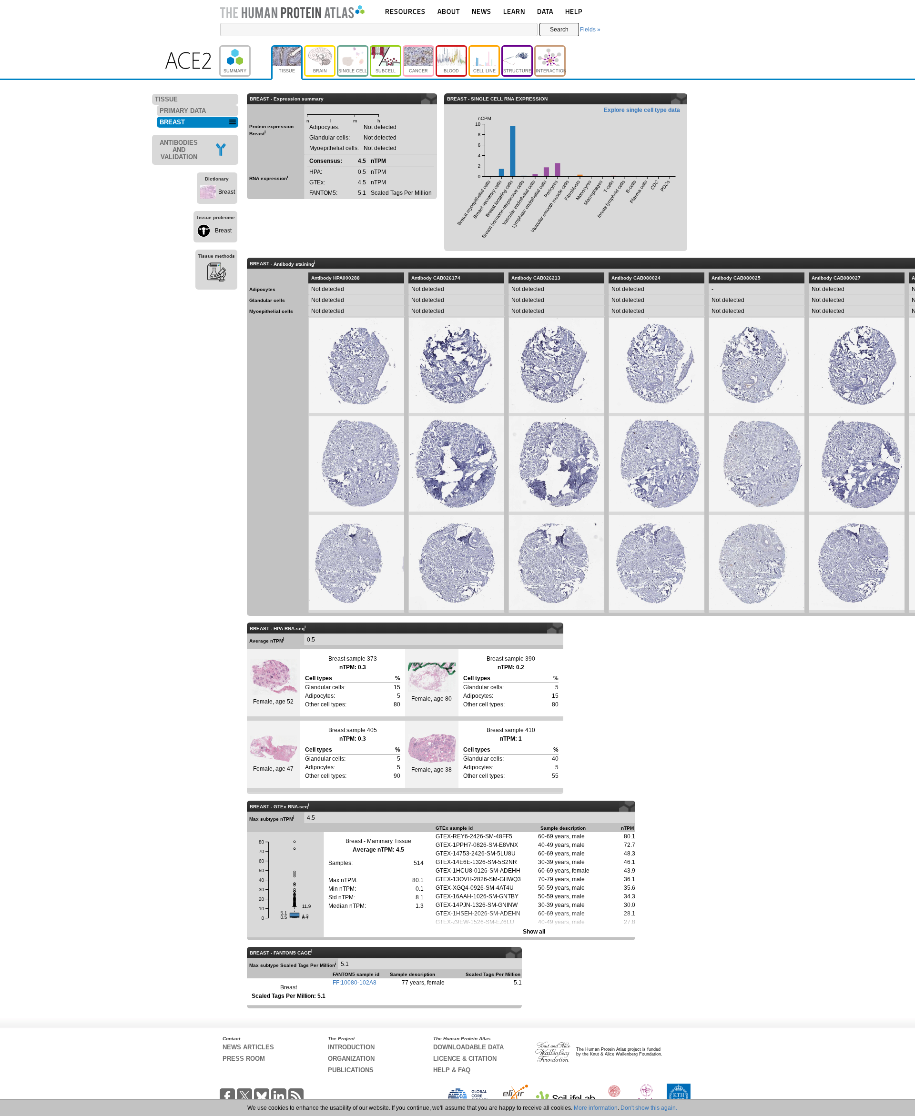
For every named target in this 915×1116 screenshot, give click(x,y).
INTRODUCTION (351, 1047)
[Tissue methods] (216, 273)
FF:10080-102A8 (354, 982)
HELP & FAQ (451, 1070)
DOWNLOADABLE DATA (468, 1047)
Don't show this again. (648, 1108)
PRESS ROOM (244, 1058)
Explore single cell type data (642, 110)
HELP (573, 11)
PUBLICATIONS (351, 1070)
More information (596, 1108)
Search (559, 29)
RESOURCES (405, 11)
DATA (545, 11)
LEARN (514, 11)
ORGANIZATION (351, 1058)
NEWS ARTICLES (248, 1047)
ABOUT (448, 11)
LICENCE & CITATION (465, 1058)
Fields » (590, 29)
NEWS (481, 11)
